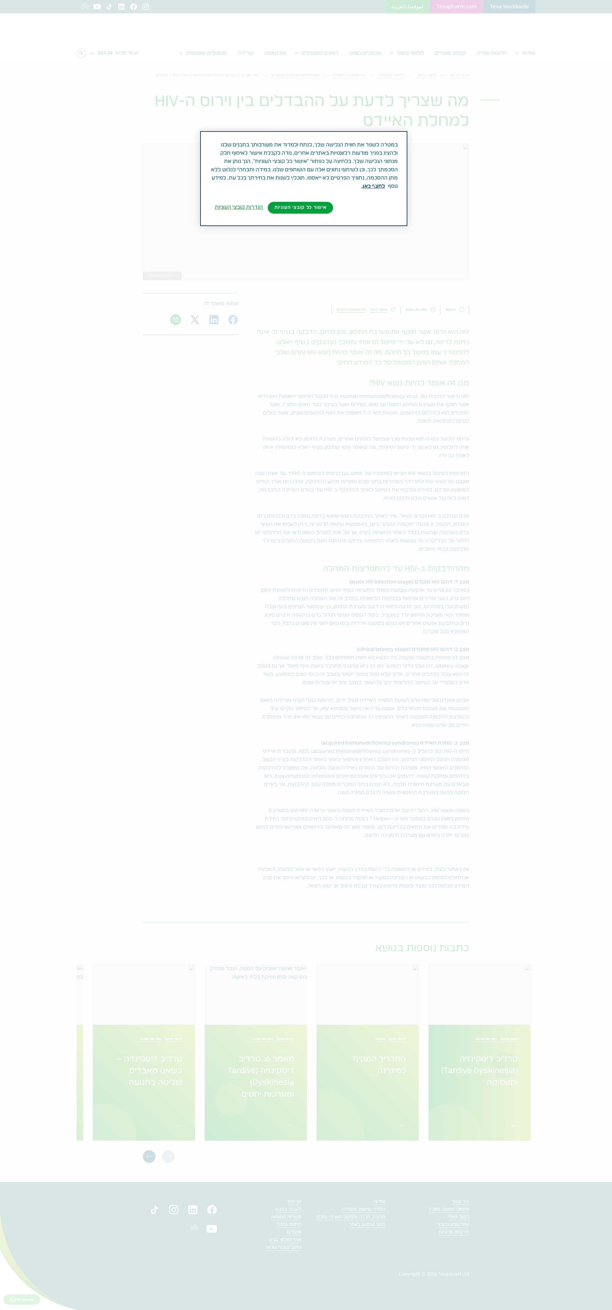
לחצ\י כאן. (373, 186)
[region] (303, 178)
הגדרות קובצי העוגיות (239, 207)
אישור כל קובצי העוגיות (300, 207)
